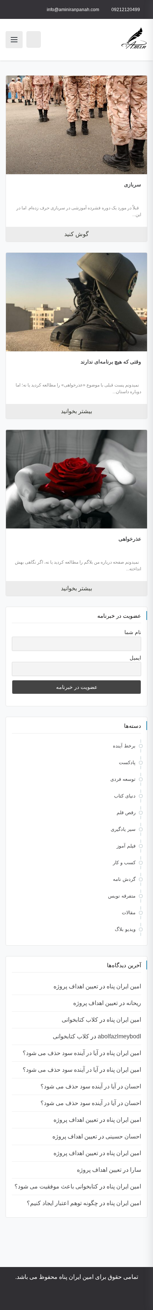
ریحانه (133, 1003)
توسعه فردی (123, 779)
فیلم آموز (126, 846)
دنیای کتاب (125, 796)
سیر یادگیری (123, 829)
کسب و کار (124, 862)
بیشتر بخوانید (76, 411)
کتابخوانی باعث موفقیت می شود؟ (56, 1186)
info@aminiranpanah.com (73, 9)
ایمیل (135, 658)
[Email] (51, 1298)
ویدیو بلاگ (125, 929)
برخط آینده (124, 746)
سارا (135, 1170)
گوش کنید (76, 234)
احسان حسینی (123, 1136)
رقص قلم (126, 812)
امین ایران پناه (124, 986)
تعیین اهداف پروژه (75, 986)
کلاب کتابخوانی (80, 1020)
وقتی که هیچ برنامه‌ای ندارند (111, 362)
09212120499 (125, 9)
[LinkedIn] (76, 1298)
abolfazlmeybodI (119, 1036)
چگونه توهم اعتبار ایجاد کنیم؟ (62, 1203)
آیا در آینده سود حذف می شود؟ (60, 1053)
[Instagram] (107, 1298)
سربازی (132, 185)
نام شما (132, 632)
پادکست (127, 762)
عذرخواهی (129, 539)
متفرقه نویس (122, 896)
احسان (132, 1086)
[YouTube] (97, 1298)
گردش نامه (124, 879)
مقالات (129, 912)
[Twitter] (86, 1298)
